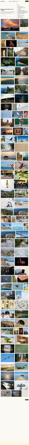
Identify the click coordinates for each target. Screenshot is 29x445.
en (19, 1)
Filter (18, 4)
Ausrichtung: (20, 16)
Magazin (10, 1)
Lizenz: (19, 14)
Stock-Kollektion (14, 1)
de (18, 1)
